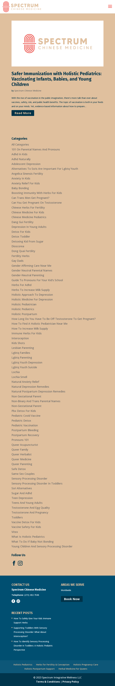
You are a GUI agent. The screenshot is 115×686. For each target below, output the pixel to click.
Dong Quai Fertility (23, 251)
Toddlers (17, 517)
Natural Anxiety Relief (25, 381)
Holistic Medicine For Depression (32, 299)
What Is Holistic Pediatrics (28, 536)
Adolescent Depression (26, 164)
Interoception (20, 338)
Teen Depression (22, 498)
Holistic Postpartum (24, 314)
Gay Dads (18, 260)
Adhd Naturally (21, 159)
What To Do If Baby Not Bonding (33, 541)
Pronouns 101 (20, 440)
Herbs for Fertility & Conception (52, 664)
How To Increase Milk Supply (30, 328)
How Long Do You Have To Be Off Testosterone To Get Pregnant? (54, 319)
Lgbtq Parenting (22, 357)
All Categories (20, 144)
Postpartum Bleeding (25, 430)
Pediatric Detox (21, 420)
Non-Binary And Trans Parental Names (36, 401)
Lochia (16, 372)
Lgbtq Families (21, 353)
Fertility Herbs (20, 256)
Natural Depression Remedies (30, 386)
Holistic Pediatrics (23, 309)
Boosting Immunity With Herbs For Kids (37, 193)
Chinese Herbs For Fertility (28, 207)
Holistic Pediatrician (24, 304)
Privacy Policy (70, 681)
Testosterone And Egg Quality (31, 507)
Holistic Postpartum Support (39, 668)
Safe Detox (19, 469)
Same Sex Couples (23, 474)
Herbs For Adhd (21, 285)
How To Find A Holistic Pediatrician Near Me (40, 323)
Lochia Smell (19, 377)
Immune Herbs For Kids (27, 333)
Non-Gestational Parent (26, 406)
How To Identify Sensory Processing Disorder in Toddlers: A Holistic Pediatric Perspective (33, 645)
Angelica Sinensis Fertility (27, 173)
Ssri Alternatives (22, 488)
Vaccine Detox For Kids (26, 522)
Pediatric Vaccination (25, 425)
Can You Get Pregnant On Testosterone (37, 202)
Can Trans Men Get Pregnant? (30, 198)
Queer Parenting (22, 464)
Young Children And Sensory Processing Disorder (42, 546)
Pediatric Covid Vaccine (26, 415)
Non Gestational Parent (26, 396)
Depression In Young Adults (29, 227)
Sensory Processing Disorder (29, 478)
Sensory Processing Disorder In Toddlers (37, 483)
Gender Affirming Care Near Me (31, 265)
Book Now (72, 599)
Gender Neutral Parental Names (32, 270)
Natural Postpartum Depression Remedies (38, 391)
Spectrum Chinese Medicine (27, 90)
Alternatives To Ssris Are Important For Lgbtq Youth (45, 168)
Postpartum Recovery (25, 435)
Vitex (15, 532)
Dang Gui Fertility (22, 222)
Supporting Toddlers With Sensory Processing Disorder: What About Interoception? (30, 632)
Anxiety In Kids (21, 178)
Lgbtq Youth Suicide (24, 367)
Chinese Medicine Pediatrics (29, 217)
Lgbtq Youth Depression (27, 362)
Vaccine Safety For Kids (26, 527)
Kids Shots (18, 343)
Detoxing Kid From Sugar (27, 241)
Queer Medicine (21, 459)
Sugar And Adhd (22, 493)
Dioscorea (18, 246)
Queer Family (20, 449)
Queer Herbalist (22, 454)
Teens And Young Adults (27, 502)
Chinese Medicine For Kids (28, 212)
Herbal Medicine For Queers (73, 668)
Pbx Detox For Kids (24, 411)
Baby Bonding (20, 188)
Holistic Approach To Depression (32, 294)
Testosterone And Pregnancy (30, 512)
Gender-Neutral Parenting (28, 275)
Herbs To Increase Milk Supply (31, 290)
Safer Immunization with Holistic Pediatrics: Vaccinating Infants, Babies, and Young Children (57, 79)
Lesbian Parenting (23, 348)
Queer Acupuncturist (25, 445)
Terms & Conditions (48, 681)
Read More (23, 113)
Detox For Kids (21, 231)
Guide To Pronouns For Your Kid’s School (37, 280)
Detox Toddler (21, 236)
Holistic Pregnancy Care (85, 664)
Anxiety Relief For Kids (26, 183)
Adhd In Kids (19, 154)
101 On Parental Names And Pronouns (36, 149)
